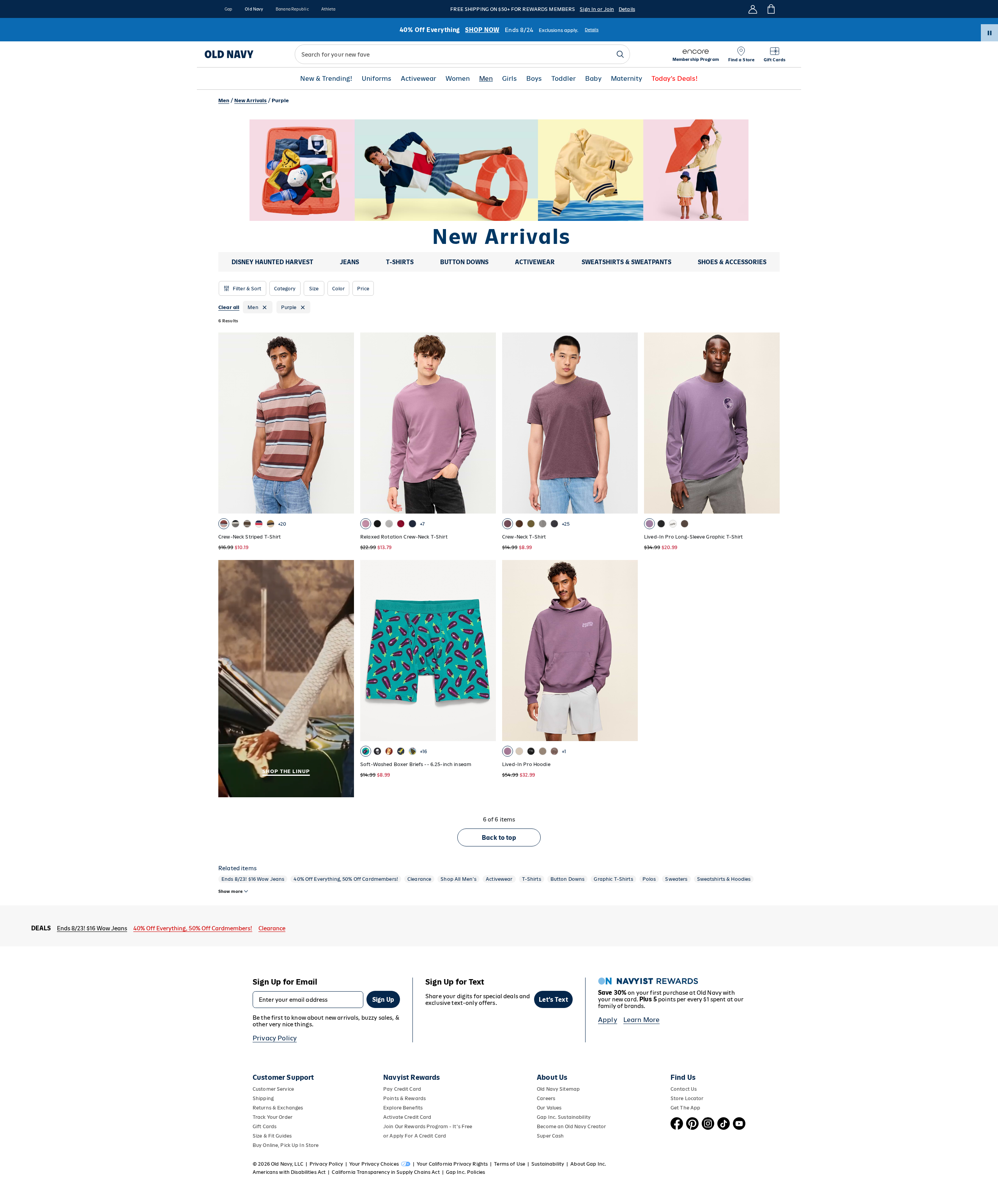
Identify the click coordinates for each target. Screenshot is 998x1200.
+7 (422, 524)
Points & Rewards (404, 1098)
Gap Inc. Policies (465, 1172)
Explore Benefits (403, 1108)
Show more (230, 891)
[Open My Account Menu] (753, 9)
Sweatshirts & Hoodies (724, 879)
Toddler (563, 78)
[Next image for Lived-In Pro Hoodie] (628, 650)
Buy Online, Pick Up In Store (286, 1145)
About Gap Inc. (588, 1164)
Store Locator (687, 1098)
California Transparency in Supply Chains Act (385, 1172)
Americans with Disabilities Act (289, 1172)
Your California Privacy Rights (452, 1164)
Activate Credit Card (407, 1117)
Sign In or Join (597, 9)
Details (627, 9)
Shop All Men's (458, 879)
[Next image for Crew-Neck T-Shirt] (628, 423)
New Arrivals (250, 100)
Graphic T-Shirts (613, 879)
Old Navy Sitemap (558, 1089)
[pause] (989, 32)
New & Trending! (326, 78)
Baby (593, 78)
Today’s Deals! (674, 78)
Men (486, 78)
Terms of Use (509, 1164)
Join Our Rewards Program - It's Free (427, 1126)
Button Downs (567, 879)
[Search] (620, 54)
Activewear (418, 78)
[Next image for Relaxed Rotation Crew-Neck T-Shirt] (486, 423)
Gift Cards (264, 1126)
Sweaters (676, 879)
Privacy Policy (275, 1038)
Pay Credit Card (402, 1089)
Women (458, 78)
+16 (423, 751)
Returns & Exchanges (278, 1108)
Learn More (641, 1020)
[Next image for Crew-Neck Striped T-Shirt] (344, 423)
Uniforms (376, 78)
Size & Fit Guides (272, 1136)
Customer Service (273, 1089)
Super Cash (550, 1136)
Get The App (685, 1108)
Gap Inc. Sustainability (564, 1117)
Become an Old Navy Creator (571, 1126)
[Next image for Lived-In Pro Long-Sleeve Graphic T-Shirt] (770, 423)
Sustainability (547, 1164)
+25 (566, 524)
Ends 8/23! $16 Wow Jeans (252, 879)
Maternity (626, 78)
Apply (607, 1020)
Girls (509, 78)
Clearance (419, 879)
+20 (282, 524)
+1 (564, 751)
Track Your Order (272, 1117)
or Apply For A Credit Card (414, 1136)
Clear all (228, 307)
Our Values (549, 1108)
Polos (649, 879)
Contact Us (684, 1089)
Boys (534, 78)
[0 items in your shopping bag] (771, 9)
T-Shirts (531, 879)
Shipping (263, 1098)
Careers (546, 1098)
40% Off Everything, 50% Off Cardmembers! (346, 879)
